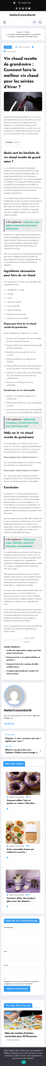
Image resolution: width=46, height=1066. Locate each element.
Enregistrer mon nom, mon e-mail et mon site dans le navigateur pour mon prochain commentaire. (21, 982)
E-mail (6, 965)
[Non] (42, 1056)
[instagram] (26, 8)
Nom (5, 951)
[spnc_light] (40, 22)
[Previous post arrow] (40, 738)
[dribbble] (23, 8)
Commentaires (8, 927)
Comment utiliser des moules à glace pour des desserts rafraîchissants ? (21, 900)
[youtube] (29, 8)
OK (23, 1062)
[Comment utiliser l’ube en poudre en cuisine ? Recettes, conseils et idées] (23, 783)
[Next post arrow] (40, 750)
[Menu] (4, 22)
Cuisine (8, 47)
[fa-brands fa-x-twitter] (20, 8)
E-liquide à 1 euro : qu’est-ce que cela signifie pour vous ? (22, 739)
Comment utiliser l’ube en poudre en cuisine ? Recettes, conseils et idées (21, 802)
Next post (8, 746)
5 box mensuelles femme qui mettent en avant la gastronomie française (20, 851)
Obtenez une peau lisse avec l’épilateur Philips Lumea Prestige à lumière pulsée (21, 751)
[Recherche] (34, 22)
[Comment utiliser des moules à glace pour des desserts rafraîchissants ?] (23, 881)
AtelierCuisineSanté (22, 15)
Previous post (10, 735)
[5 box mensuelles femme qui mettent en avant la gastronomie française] (23, 832)
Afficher (17, 142)
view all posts (9, 723)
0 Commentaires (11, 52)
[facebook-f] (16, 8)
